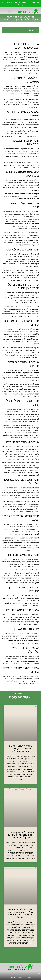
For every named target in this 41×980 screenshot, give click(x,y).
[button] (9, 11)
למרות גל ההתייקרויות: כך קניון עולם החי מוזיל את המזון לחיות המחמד (20, 835)
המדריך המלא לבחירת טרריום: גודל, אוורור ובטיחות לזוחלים (20, 748)
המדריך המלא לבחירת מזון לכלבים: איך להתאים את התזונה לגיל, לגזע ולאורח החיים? (20, 913)
